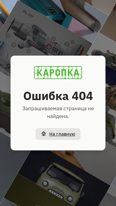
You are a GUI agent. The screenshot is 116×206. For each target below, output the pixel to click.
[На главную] (58, 72)
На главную (62, 134)
